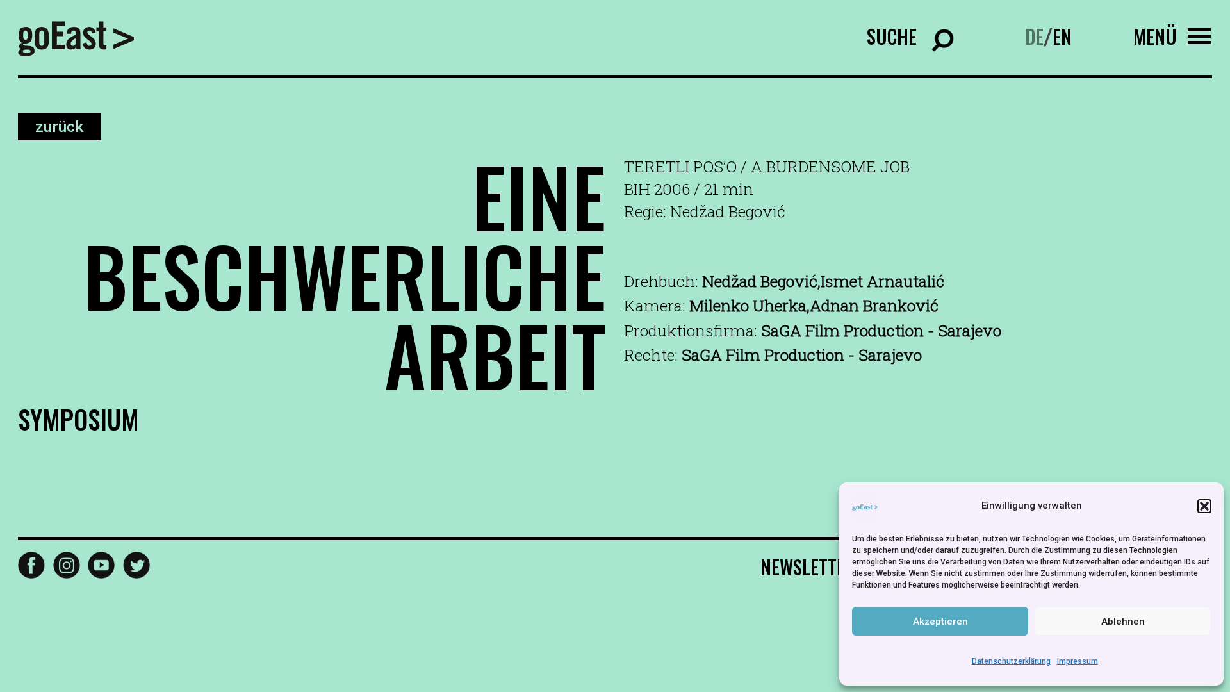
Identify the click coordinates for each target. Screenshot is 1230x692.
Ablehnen (1123, 621)
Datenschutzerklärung (1011, 661)
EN (1062, 36)
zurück (59, 126)
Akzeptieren (940, 621)
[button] (1204, 506)
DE (1034, 36)
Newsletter (808, 566)
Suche (892, 36)
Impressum (1077, 661)
